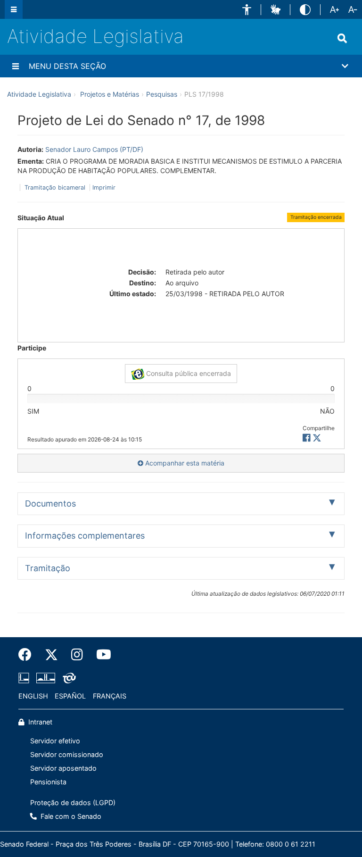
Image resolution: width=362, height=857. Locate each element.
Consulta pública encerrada (187, 373)
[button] (246, 9)
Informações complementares (85, 536)
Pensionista (48, 782)
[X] (317, 438)
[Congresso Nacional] (46, 677)
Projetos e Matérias (109, 94)
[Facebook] (28, 655)
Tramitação (47, 568)
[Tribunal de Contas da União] (67, 677)
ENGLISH (33, 696)
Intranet (39, 722)
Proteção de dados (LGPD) (72, 803)
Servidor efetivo (55, 741)
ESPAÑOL (70, 696)
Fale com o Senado (70, 816)
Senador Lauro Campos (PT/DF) (94, 149)
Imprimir (103, 187)
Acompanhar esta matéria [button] (183, 463)
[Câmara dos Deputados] (25, 677)
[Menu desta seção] (15, 66)
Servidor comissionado (66, 754)
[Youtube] (100, 655)
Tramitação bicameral (55, 187)
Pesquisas (161, 94)
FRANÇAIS (109, 696)
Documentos (50, 503)
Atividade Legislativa (95, 36)
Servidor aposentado (63, 768)
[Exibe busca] (342, 38)
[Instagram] (77, 655)
